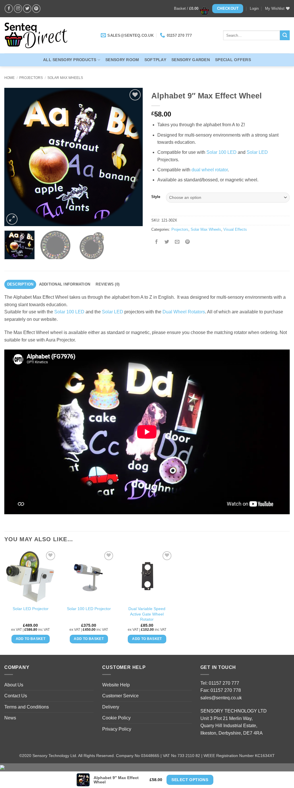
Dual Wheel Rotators (184, 311)
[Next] (132, 157)
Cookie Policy (116, 717)
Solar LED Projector (31, 608)
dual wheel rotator (210, 169)
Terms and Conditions (26, 706)
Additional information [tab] (64, 284)
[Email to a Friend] (177, 242)
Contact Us (15, 695)
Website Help (116, 684)
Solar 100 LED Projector (89, 608)
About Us (13, 684)
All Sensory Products (69, 59)
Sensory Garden (190, 59)
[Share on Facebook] (156, 242)
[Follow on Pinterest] (36, 8)
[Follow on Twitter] (27, 8)
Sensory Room (122, 59)
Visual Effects (235, 229)
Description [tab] (20, 284)
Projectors (31, 78)
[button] (190, 8)
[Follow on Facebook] (9, 8)
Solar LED (257, 152)
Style (155, 197)
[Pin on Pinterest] (187, 242)
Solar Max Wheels (65, 78)
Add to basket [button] (31, 639)
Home (9, 78)
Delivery (110, 706)
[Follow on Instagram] (18, 8)
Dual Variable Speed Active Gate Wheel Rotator (146, 614)
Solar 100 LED (221, 152)
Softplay (155, 59)
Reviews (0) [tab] (107, 284)
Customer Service (120, 695)
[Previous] (14, 157)
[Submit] (285, 35)
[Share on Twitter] (167, 242)
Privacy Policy (116, 729)
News (10, 717)
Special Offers (233, 59)
